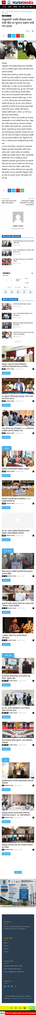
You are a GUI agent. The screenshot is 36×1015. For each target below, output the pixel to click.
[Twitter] (14, 36)
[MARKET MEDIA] (18, 217)
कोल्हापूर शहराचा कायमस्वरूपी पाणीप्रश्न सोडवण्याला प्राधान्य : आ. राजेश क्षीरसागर (16, 814)
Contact (6, 951)
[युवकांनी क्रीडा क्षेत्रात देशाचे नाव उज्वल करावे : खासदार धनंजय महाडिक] (7, 335)
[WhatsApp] (22, 36)
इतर (7, 11)
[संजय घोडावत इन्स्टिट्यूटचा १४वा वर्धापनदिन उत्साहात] (7, 261)
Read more (6, 373)
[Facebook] (9, 36)
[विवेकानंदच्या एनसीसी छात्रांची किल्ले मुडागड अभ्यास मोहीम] (7, 325)
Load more (17, 341)
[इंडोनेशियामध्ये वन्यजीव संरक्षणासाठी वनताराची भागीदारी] (18, 770)
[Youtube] (24, 1008)
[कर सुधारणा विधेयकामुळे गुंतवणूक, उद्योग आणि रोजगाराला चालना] (18, 386)
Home (3, 11)
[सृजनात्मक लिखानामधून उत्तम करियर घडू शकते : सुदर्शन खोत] (7, 243)
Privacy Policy (16, 998)
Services (6, 946)
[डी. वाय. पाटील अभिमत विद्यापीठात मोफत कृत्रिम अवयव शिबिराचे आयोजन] (18, 520)
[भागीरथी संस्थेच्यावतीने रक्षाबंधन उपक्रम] (7, 306)
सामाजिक (3, 471)
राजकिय (3, 369)
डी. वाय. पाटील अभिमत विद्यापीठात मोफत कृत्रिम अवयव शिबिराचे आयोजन (16, 532)
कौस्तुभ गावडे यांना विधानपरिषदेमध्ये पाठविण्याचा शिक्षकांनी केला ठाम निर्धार (15, 365)
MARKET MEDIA (18, 226)
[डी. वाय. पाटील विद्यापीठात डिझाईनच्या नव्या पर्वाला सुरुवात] (7, 316)
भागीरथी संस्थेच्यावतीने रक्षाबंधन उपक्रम (22, 304)
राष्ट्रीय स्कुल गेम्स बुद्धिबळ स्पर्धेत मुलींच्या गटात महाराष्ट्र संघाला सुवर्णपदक (27, 203)
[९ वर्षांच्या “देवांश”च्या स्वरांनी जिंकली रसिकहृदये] (18, 625)
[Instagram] (16, 1008)
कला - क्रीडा (4, 576)
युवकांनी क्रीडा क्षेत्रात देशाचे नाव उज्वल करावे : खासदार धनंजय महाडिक (18, 604)
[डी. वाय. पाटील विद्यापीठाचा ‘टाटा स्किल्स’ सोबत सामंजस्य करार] (7, 252)
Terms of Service (27, 998)
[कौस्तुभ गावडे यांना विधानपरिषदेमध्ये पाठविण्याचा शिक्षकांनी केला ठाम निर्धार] (18, 354)
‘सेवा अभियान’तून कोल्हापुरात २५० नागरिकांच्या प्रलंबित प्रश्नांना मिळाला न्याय (18, 429)
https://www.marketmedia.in (18, 228)
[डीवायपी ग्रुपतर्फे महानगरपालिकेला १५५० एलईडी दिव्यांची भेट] (18, 488)
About (5, 949)
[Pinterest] (18, 36)
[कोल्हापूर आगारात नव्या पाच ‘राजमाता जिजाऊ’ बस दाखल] (18, 835)
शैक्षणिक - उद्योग (8, 15)
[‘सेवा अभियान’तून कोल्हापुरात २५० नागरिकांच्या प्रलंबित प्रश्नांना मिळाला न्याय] (18, 418)
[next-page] (6, 268)
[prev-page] (3, 268)
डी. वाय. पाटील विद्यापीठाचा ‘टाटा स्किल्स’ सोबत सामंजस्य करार (16, 709)
